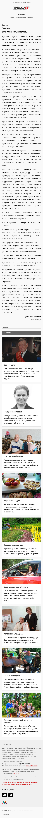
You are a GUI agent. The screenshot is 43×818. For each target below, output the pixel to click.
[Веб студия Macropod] (21, 802)
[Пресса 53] (21, 8)
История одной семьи (13, 456)
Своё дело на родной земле (16, 587)
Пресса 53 (16, 773)
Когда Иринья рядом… (13, 634)
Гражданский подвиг (13, 412)
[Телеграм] (10, 795)
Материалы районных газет (21, 18)
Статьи (5, 25)
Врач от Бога (9, 365)
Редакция (5, 814)
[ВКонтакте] (4, 795)
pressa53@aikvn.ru (31, 766)
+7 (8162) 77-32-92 (24, 764)
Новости (21, 15)
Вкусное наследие (12, 501)
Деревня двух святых (13, 545)
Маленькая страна (12, 676)
